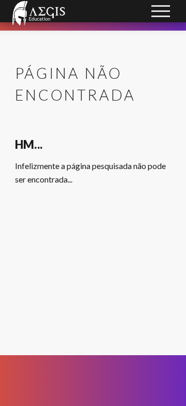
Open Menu (161, 12)
